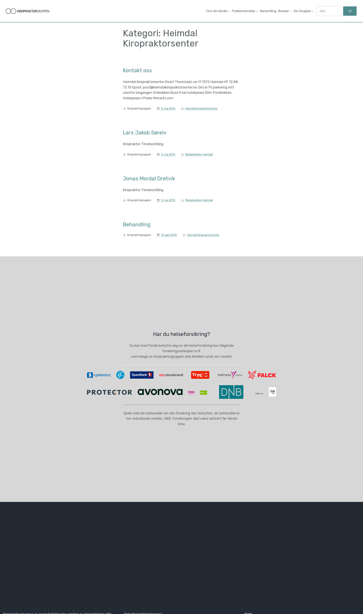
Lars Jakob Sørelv (145, 133)
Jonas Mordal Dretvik (149, 179)
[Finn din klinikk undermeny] (229, 11)
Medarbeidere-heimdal (199, 154)
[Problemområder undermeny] (257, 11)
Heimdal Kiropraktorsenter (201, 108)
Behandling (136, 225)
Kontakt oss (137, 70)
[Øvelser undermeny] (291, 11)
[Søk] (350, 11)
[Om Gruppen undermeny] (313, 11)
